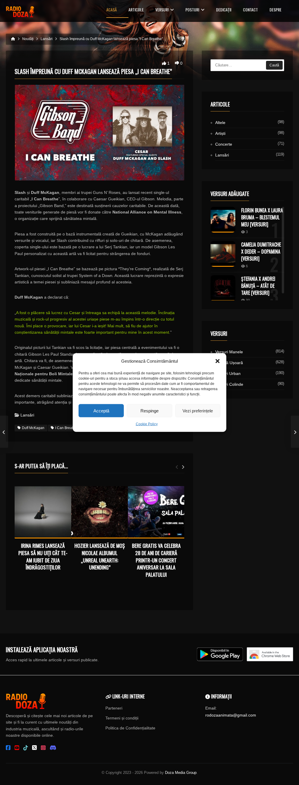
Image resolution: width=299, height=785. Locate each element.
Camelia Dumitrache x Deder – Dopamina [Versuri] (261, 251)
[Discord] (53, 747)
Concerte (223, 144)
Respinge (149, 410)
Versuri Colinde (229, 384)
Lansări (27, 415)
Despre (275, 10)
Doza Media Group (181, 772)
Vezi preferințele (197, 410)
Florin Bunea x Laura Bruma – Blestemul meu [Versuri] (262, 217)
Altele (220, 122)
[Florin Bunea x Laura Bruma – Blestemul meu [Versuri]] (223, 220)
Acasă (111, 10)
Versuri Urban (228, 373)
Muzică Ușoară (229, 362)
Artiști (220, 133)
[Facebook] (8, 747)
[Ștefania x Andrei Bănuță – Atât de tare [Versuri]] (223, 288)
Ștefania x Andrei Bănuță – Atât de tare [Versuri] (258, 285)
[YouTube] (17, 747)
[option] (43, 529)
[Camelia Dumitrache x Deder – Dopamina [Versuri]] (223, 254)
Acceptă (101, 410)
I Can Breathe (66, 428)
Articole (136, 10)
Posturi (192, 10)
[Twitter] (34, 747)
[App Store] (270, 654)
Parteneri (113, 708)
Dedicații (223, 10)
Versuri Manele (229, 352)
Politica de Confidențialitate (130, 728)
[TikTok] (25, 747)
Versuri (161, 10)
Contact (250, 10)
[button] (217, 361)
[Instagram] (43, 747)
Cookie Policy (147, 424)
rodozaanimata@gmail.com (230, 715)
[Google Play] (220, 654)
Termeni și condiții (121, 718)
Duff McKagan (33, 428)
